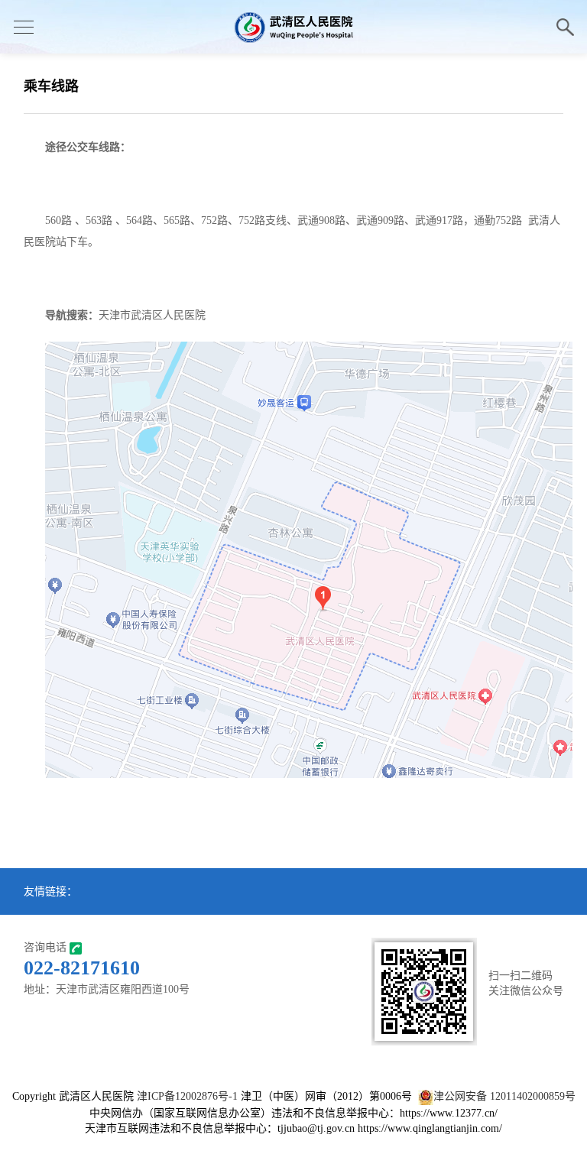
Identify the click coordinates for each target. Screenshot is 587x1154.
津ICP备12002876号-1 (187, 1096)
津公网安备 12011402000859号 (504, 1096)
